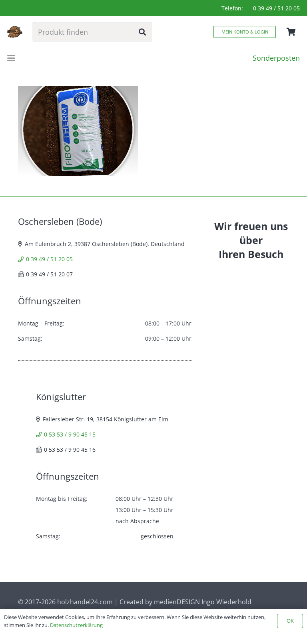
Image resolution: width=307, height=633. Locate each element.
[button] (11, 58)
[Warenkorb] (291, 32)
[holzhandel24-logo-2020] (14, 32)
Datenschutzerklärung (76, 625)
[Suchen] (142, 32)
